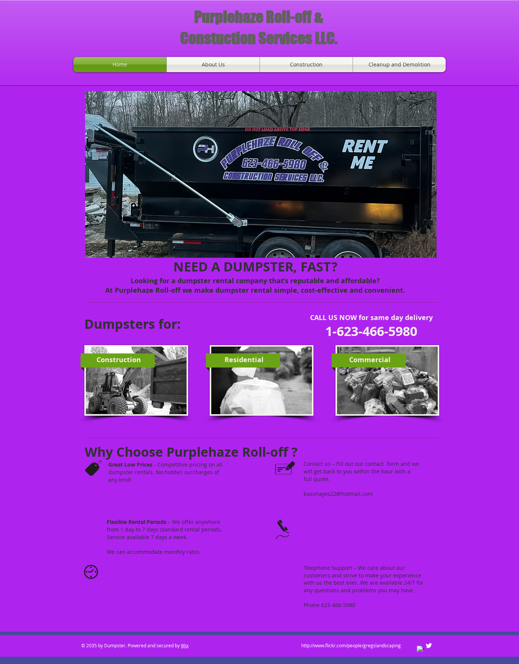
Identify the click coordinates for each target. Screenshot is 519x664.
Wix (184, 645)
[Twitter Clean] (428, 645)
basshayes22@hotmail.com (338, 493)
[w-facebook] (420, 649)
